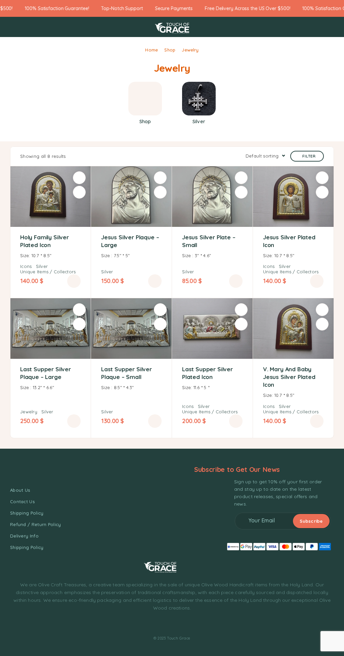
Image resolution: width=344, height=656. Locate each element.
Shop (169, 50)
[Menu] (14, 27)
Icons (26, 266)
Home (151, 50)
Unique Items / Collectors (48, 271)
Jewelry (28, 411)
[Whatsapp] (178, 623)
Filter (309, 156)
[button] (74, 281)
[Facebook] (153, 623)
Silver (42, 266)
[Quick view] (79, 192)
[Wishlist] (79, 177)
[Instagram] (166, 623)
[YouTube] (190, 623)
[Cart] (332, 27)
